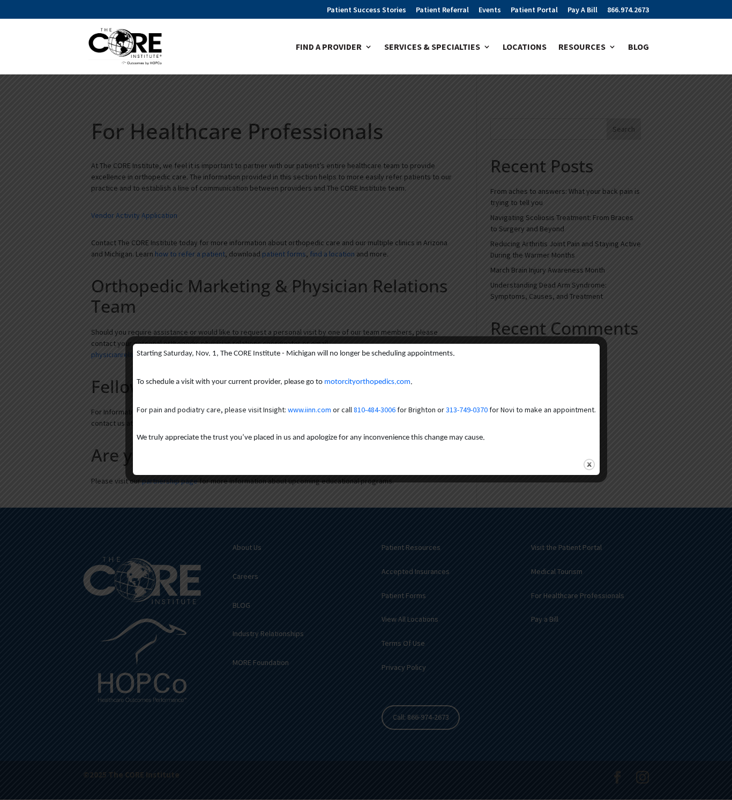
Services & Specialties (432, 47)
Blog (638, 47)
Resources (582, 47)
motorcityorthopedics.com (367, 382)
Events (490, 10)
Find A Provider (329, 47)
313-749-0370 (467, 409)
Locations (525, 47)
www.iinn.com (309, 409)
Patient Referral (442, 10)
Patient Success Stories (366, 10)
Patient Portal (534, 10)
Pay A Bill (582, 10)
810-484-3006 (374, 409)
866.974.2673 (628, 10)
